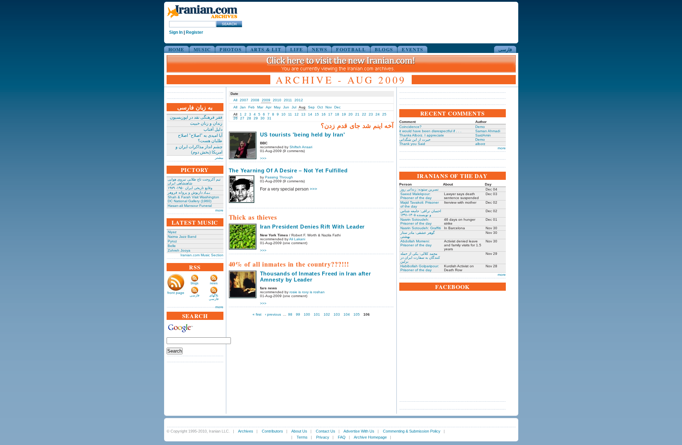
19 (344, 114)
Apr (268, 107)
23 (371, 114)
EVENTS (412, 49)
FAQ (342, 437)
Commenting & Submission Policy (411, 431)
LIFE (296, 49)
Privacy (322, 437)
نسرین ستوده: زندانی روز (419, 189)
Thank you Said (412, 144)
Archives (245, 431)
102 (327, 314)
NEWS (319, 49)
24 (377, 114)
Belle (172, 246)
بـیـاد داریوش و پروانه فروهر (189, 192)
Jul (294, 107)
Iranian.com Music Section (201, 255)
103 (337, 314)
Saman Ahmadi (487, 131)
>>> (263, 158)
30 (262, 118)
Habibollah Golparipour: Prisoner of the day (419, 268)
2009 (266, 100)
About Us (299, 431)
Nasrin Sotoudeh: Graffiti (420, 228)
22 (364, 114)
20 (350, 114)
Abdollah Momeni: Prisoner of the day (416, 243)
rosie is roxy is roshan (307, 292)
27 (242, 118)
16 (323, 114)
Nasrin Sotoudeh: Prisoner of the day (416, 221)
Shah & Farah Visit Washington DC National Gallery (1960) (193, 199)
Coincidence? (410, 127)
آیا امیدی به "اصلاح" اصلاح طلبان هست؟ (200, 138)
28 (249, 118)
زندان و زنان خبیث (206, 123)
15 (317, 114)
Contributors (272, 431)
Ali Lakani (297, 239)
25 (384, 114)
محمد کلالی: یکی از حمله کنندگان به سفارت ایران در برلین (420, 257)
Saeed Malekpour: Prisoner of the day (416, 196)
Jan (243, 107)
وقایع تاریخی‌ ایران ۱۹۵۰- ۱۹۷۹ (190, 188)
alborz (480, 144)
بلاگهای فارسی (213, 297)
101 (317, 314)
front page (175, 293)
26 (235, 118)
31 (269, 118)
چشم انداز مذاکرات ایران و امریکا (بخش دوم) (198, 149)
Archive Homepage (370, 437)
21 (357, 114)
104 (346, 314)
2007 (244, 100)
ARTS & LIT (265, 49)
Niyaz (172, 232)
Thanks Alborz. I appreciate (421, 135)
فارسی (505, 49)
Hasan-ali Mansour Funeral (190, 206)
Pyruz (172, 241)
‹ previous (273, 314)
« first (257, 314)
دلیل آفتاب (213, 129)
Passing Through (279, 177)
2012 (298, 100)
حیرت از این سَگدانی (415, 139)
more (219, 210)
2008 (255, 100)
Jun (286, 107)
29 (256, 118)
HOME (176, 49)
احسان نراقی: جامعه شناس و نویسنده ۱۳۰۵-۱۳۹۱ (420, 213)
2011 (288, 100)
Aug (302, 107)
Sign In (176, 32)
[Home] (202, 19)
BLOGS (384, 49)
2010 (277, 100)
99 (298, 314)
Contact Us (325, 431)
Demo (480, 127)
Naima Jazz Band (182, 236)
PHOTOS (231, 49)
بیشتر (219, 158)
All (235, 100)
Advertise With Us (358, 431)
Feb (251, 107)
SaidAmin (483, 135)
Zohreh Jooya (179, 250)
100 (307, 314)
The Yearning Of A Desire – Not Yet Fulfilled (288, 170)
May (277, 107)
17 (330, 114)
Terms (302, 437)
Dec (337, 107)
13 (303, 114)
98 (290, 314)
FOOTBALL (351, 49)
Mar (260, 107)
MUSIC (202, 49)
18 (337, 114)
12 (296, 114)
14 (310, 114)
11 (290, 114)
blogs (195, 283)
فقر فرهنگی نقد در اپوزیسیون (196, 117)
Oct (320, 107)
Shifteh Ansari (300, 147)
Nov (328, 107)
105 (356, 314)
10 (283, 114)
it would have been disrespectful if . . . (430, 131)
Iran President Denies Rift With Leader (312, 227)
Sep (311, 107)
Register (194, 32)
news (214, 283)
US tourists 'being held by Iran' (302, 135)
